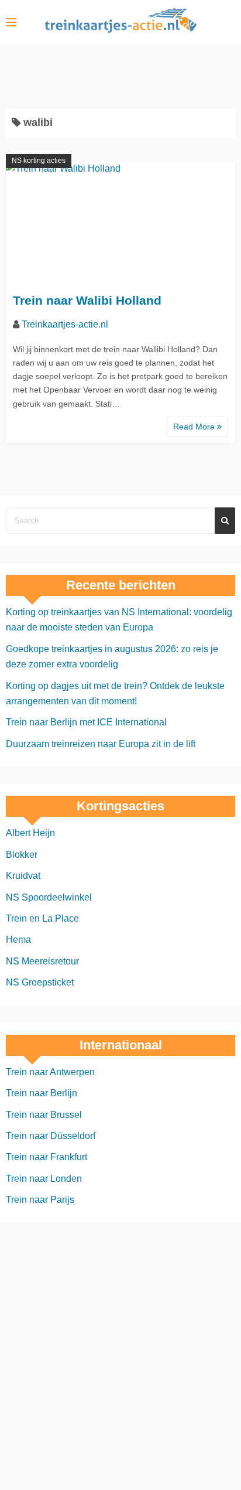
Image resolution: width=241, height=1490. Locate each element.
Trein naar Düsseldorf (50, 1136)
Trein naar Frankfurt (46, 1157)
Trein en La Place (42, 918)
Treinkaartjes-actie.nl (65, 324)
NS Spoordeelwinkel (49, 897)
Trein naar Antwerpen (50, 1072)
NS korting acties (39, 160)
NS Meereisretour (42, 961)
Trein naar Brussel (44, 1115)
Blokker (21, 855)
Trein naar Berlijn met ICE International (86, 722)
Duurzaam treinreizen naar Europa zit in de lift (100, 744)
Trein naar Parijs (40, 1200)
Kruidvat (23, 876)
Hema (18, 940)
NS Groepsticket (40, 982)
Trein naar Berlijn (41, 1093)
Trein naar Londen (44, 1179)
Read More (195, 426)
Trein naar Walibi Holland (87, 300)
